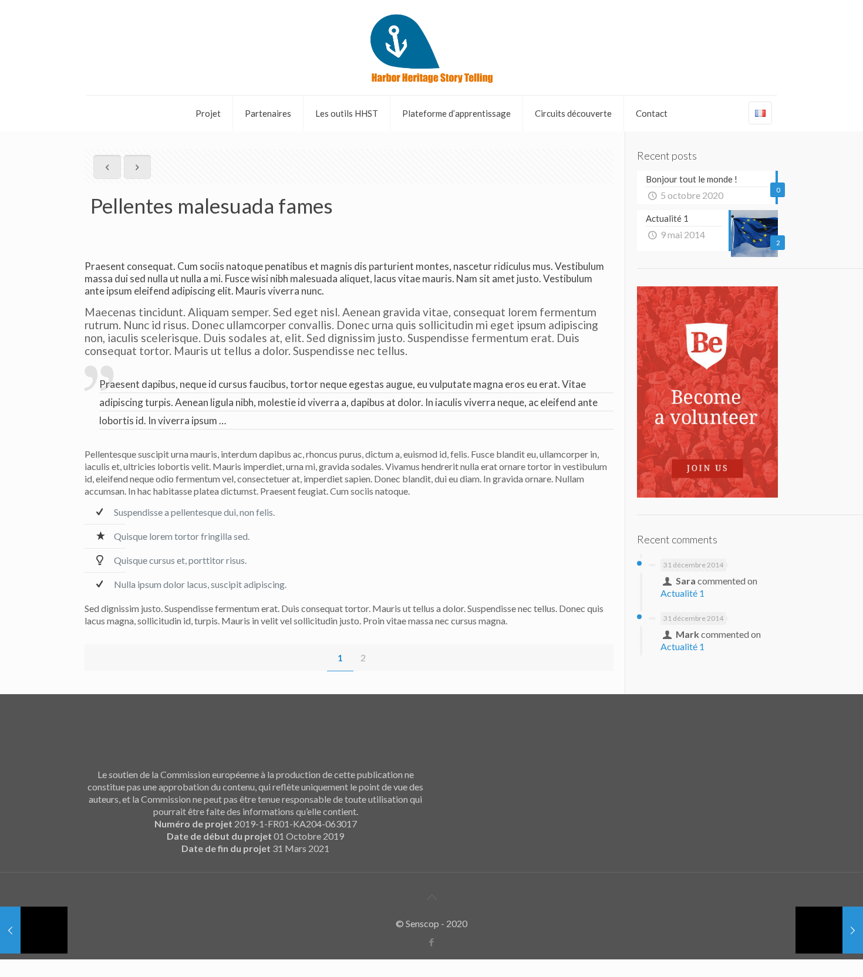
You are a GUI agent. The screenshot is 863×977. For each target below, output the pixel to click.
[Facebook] (432, 942)
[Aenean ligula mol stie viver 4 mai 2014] (34, 930)
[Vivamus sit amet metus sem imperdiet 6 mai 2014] (829, 930)
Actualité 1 (682, 593)
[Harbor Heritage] (431, 47)
